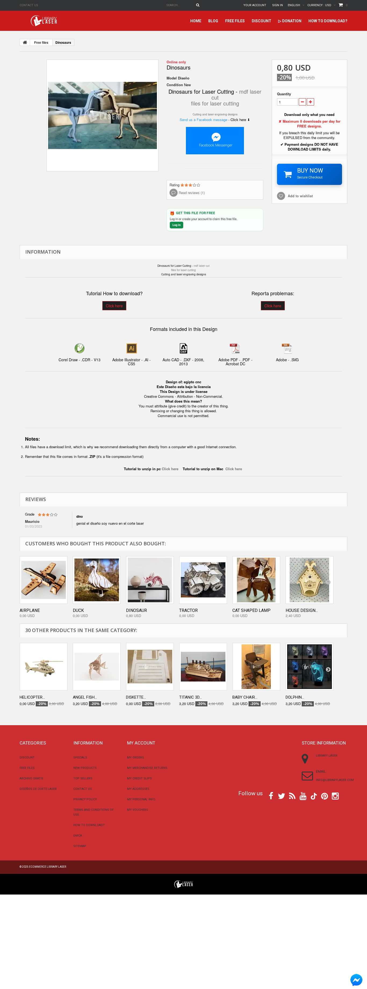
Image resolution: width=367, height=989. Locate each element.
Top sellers (82, 778)
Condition (175, 84)
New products (85, 768)
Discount (261, 21)
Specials (80, 757)
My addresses (138, 789)
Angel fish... (85, 697)
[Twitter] (281, 795)
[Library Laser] (44, 20)
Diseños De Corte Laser (38, 789)
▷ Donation (289, 21)
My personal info (141, 799)
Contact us (29, 5)
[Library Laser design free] (183, 883)
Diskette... (136, 697)
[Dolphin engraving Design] (309, 667)
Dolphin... (295, 697)
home (195, 21)
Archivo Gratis (31, 778)
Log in (176, 225)
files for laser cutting (215, 103)
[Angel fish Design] (97, 667)
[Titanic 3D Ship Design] (203, 667)
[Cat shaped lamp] (256, 580)
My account (141, 743)
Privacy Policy (85, 799)
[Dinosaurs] (102, 115)
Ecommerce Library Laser (47, 866)
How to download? (327, 21)
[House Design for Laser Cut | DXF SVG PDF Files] (309, 580)
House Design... (302, 610)
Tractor (188, 610)
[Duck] (97, 580)
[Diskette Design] (150, 667)
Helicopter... (32, 697)
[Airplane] (43, 580)
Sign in (277, 5)
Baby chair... (244, 697)
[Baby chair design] (256, 667)
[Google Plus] (314, 796)
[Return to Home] (25, 42)
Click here (114, 305)
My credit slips (139, 778)
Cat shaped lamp (251, 610)
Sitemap (79, 846)
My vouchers (137, 810)
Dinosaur (136, 610)
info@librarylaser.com (335, 780)
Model (172, 78)
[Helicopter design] (43, 667)
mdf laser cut (202, 266)
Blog (213, 21)
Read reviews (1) (191, 192)
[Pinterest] (324, 795)
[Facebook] (271, 795)
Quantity (284, 94)
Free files (235, 21)
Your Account (254, 5)
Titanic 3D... (190, 697)
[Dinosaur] (150, 580)
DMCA (77, 835)
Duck (78, 610)
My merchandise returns (147, 768)
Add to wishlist (300, 195)
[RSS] (292, 795)
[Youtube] (303, 795)
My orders (135, 757)
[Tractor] (203, 580)
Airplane (30, 610)
